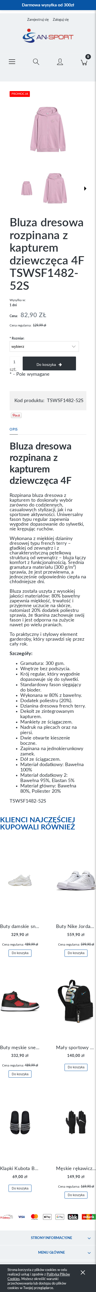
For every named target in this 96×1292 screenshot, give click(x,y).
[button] (12, 60)
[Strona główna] (48, 36)
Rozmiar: (17, 338)
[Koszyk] (84, 60)
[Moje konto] (60, 61)
